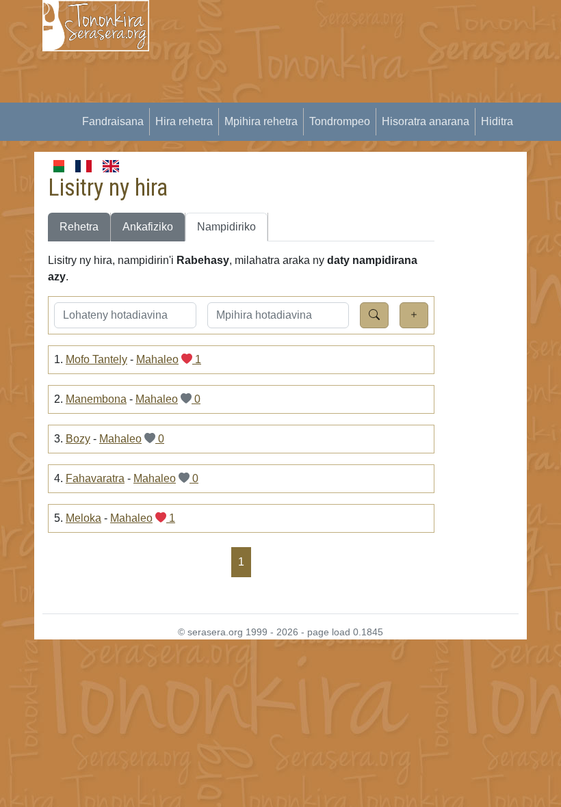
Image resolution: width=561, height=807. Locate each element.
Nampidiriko (226, 227)
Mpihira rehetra (261, 121)
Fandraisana (113, 121)
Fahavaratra (95, 478)
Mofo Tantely (96, 359)
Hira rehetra (184, 121)
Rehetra (79, 227)
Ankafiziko (147, 227)
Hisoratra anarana (425, 121)
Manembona (96, 399)
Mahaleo (157, 359)
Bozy (78, 439)
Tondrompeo (339, 121)
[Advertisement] (363, 95)
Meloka (83, 518)
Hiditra (497, 121)
